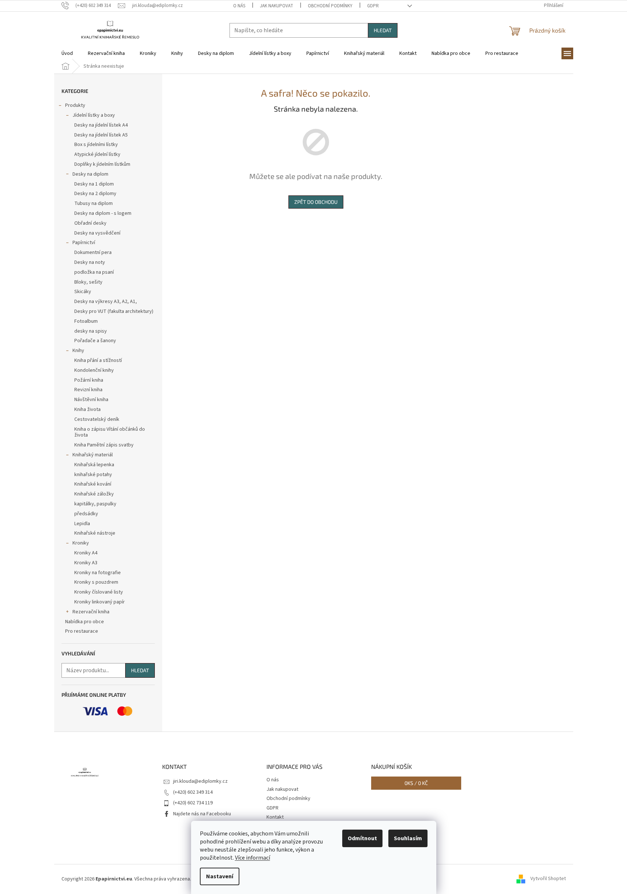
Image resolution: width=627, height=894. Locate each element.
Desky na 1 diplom (94, 184)
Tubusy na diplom (93, 203)
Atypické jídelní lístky (97, 154)
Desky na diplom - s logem (102, 213)
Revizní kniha (88, 389)
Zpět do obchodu (315, 202)
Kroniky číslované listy (98, 592)
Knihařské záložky (94, 494)
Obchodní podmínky (330, 6)
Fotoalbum (86, 321)
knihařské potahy (93, 474)
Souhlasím (408, 838)
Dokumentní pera (93, 252)
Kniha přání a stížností (98, 360)
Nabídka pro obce (84, 621)
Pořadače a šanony (95, 340)
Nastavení (219, 876)
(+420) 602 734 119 (193, 803)
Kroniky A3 (85, 562)
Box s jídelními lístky (96, 144)
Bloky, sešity (88, 282)
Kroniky (80, 543)
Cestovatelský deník (96, 419)
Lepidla (82, 523)
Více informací (252, 858)
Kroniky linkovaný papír (99, 602)
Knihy (78, 350)
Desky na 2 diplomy (95, 193)
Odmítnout (362, 838)
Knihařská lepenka (94, 464)
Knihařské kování (92, 484)
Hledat (383, 30)
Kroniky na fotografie (97, 572)
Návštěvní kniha (91, 399)
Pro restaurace (81, 631)
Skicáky (82, 291)
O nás (239, 6)
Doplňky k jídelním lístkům (102, 164)
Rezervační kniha (90, 612)
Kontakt (275, 817)
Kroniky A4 (85, 553)
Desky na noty (89, 262)
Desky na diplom (90, 174)
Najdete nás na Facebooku (202, 814)
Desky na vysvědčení (97, 233)
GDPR (373, 6)
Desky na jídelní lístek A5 (101, 135)
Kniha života (87, 409)
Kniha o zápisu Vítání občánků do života (109, 432)
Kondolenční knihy (94, 370)
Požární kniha (88, 380)
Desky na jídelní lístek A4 (101, 125)
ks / (416, 783)
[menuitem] (67, 53)
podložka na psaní (94, 272)
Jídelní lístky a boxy (93, 115)
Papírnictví (83, 242)
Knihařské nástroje (94, 533)
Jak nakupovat (276, 6)
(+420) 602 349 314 (193, 792)
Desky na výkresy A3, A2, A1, (105, 301)
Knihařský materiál (92, 455)
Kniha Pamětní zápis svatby (104, 445)
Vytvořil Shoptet (548, 879)
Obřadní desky (90, 223)
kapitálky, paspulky (95, 504)
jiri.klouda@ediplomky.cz (200, 781)
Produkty (75, 105)
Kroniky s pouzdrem (96, 582)
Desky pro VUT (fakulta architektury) (113, 311)
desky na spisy (90, 331)
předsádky (86, 513)
